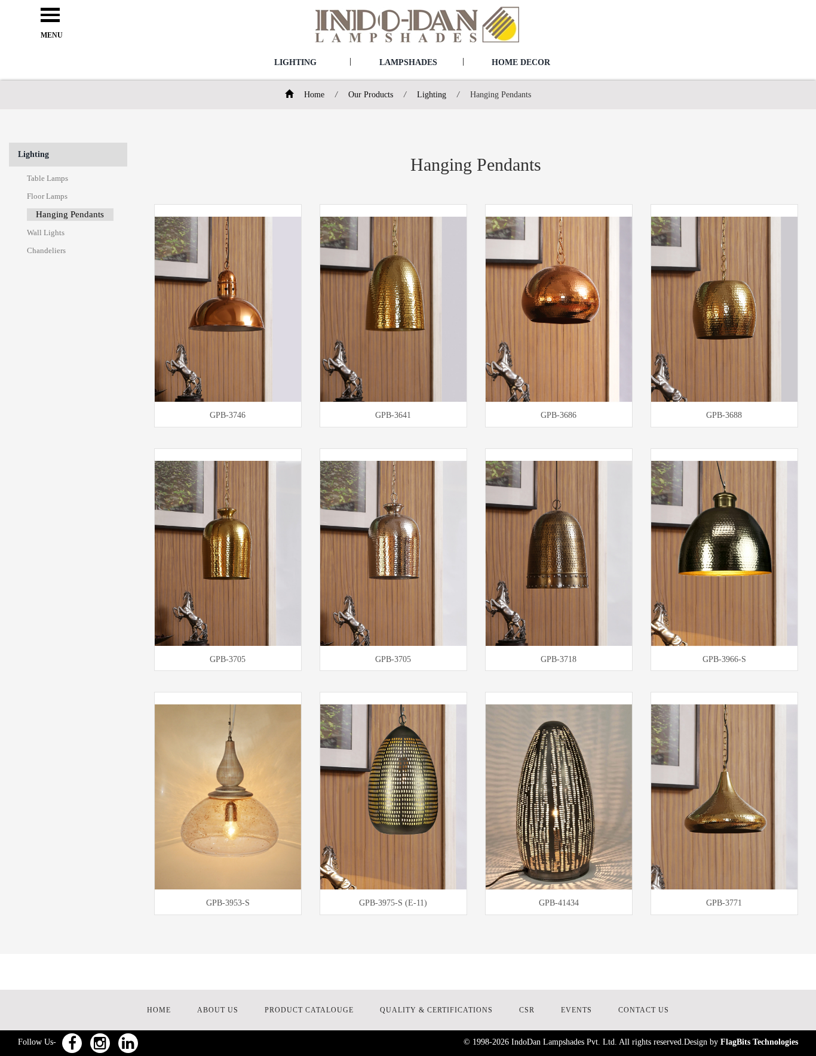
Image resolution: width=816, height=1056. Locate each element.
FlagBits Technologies (759, 1041)
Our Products (370, 94)
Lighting (295, 62)
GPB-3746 (228, 415)
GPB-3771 (724, 902)
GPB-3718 (558, 659)
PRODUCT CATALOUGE (309, 1010)
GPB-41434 (559, 902)
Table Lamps (47, 178)
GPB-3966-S (724, 659)
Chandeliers (46, 250)
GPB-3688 (724, 415)
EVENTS (576, 1010)
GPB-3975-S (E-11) (393, 902)
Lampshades (408, 62)
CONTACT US (643, 1010)
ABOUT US (217, 1010)
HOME (159, 1010)
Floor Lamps (47, 196)
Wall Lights (46, 232)
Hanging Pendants (70, 214)
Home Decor (521, 62)
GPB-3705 (228, 659)
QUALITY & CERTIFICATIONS (436, 1010)
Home (313, 94)
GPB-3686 (558, 415)
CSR (527, 1010)
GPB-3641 (393, 415)
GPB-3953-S (228, 902)
